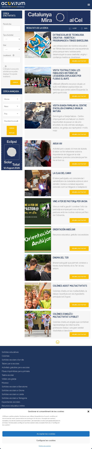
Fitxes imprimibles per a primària (16, 371)
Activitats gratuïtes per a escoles (16, 367)
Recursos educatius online (13, 406)
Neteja (11, 133)
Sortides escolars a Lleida (13, 394)
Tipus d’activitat (8, 35)
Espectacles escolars (11, 402)
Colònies (5, 356)
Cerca (15, 82)
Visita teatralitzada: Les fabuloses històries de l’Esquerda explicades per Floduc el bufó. (67, 74)
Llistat (75, 28)
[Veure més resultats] (58, 342)
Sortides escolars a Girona (13, 390)
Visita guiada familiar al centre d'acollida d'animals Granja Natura (70, 108)
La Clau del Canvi (62, 173)
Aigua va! (57, 143)
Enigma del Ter (61, 257)
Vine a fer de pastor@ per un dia (70, 201)
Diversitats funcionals (11, 121)
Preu (5, 114)
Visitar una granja (9, 379)
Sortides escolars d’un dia (13, 360)
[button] (88, 411)
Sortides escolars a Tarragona (14, 398)
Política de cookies (45, 446)
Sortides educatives (10, 352)
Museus (5, 383)
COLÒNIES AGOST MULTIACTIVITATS (70, 285)
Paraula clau (7, 24)
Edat (4, 45)
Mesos (6, 106)
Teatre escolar (8, 375)
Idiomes (6, 99)
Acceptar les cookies (46, 434)
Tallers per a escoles (10, 363)
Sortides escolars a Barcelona (14, 386)
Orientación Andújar (64, 229)
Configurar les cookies (46, 440)
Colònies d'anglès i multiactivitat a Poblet (66, 315)
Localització (7, 55)
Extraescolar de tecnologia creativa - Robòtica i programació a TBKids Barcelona (70, 37)
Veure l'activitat (79, 61)
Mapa (85, 28)
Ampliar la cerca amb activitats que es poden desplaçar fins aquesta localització (11, 72)
